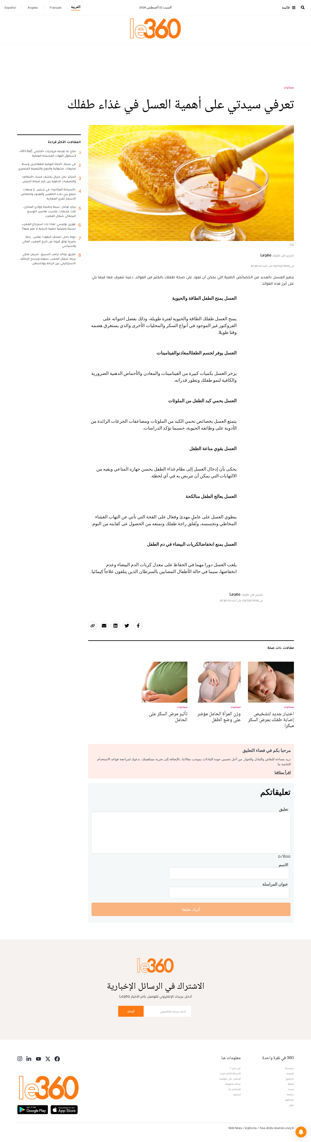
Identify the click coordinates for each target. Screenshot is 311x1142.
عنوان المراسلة (275, 884)
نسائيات (289, 87)
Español (10, 7)
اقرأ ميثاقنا (283, 772)
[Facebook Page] (57, 1058)
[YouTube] (38, 1058)
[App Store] (64, 1109)
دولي (291, 1104)
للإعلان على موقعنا (230, 1078)
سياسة (289, 1068)
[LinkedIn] (29, 1058)
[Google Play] (32, 1109)
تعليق (283, 809)
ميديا (291, 1089)
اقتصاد (290, 1073)
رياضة (290, 1094)
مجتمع (290, 1078)
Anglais (33, 7)
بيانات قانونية (233, 1084)
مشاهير (289, 1099)
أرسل (131, 1011)
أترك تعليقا (191, 909)
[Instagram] (20, 1058)
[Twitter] (48, 1058)
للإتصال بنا (234, 1089)
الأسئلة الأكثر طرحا (230, 1073)
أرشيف (237, 1094)
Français (55, 7)
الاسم (283, 864)
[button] (301, 1132)
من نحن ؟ (235, 1068)
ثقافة (291, 1084)
